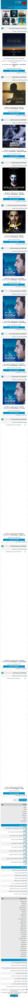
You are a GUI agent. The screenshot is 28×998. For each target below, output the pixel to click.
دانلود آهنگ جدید (21, 58)
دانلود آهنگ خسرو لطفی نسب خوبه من (18, 976)
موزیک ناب (11, 989)
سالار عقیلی (23, 905)
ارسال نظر (17, 72)
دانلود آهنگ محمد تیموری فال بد (17, 862)
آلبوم (25, 809)
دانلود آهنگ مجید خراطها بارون (17, 843)
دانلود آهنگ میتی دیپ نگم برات (20, 894)
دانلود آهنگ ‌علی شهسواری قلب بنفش (19, 962)
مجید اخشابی (23, 954)
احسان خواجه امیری (22, 919)
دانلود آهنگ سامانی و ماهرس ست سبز (18, 883)
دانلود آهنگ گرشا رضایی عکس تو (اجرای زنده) (14, 828)
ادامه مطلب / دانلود (13, 70)
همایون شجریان (23, 909)
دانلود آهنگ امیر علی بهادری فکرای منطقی (18, 546)
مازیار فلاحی (23, 948)
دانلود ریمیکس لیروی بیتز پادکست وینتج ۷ (18, 886)
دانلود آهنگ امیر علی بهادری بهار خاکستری (18, 248)
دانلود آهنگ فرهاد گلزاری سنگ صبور (19, 984)
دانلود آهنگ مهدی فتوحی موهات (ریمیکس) (14, 858)
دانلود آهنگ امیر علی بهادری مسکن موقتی (18, 120)
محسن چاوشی (23, 901)
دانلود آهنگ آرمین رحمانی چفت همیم (19, 870)
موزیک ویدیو (23, 821)
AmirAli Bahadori (14, 108)
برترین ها (24, 811)
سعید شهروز (23, 924)
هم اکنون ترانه (24, 61)
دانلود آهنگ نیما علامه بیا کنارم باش (16, 854)
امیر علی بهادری (14, 58)
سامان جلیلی (23, 940)
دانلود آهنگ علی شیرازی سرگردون (20, 981)
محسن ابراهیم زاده (22, 938)
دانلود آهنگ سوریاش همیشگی (20, 875)
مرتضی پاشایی (23, 956)
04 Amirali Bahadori (14, 408)
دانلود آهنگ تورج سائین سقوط (20, 878)
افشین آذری (23, 934)
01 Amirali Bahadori (13, 280)
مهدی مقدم (23, 944)
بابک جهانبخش (23, 922)
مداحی (24, 819)
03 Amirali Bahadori (13, 365)
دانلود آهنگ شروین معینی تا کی (20, 872)
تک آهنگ (18, 31)
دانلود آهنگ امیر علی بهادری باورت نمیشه (18, 291)
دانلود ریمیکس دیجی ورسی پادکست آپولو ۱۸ (17, 888)
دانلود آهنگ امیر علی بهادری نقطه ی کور (18, 419)
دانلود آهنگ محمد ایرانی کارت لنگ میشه (18, 965)
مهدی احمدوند (23, 930)
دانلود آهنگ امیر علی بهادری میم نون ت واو (18, 333)
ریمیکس (24, 817)
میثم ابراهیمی (23, 926)
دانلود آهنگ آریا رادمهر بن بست (17, 847)
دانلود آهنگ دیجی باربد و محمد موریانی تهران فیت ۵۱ (16, 986)
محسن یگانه (23, 921)
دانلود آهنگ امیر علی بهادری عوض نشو (18, 376)
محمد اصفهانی (23, 915)
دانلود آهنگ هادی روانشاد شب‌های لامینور (18, 970)
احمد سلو (24, 917)
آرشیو (25, 807)
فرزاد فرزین (23, 911)
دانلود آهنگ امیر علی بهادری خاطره (19, 673)
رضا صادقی (24, 903)
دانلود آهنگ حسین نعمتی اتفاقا (20, 880)
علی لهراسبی (23, 942)
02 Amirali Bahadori (13, 322)
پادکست (24, 813)
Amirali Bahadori (15, 64)
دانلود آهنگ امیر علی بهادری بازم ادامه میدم (18, 28)
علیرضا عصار (23, 936)
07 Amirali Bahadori (15, 788)
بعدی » (14, 800)
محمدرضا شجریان (22, 907)
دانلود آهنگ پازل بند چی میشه (17, 839)
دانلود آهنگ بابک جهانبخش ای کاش (16, 850)
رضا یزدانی (24, 913)
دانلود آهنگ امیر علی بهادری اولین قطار (18, 162)
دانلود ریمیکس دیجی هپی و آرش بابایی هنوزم (17, 891)
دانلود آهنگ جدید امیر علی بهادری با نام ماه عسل (16, 205)
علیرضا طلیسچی (23, 950)
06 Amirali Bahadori (13, 661)
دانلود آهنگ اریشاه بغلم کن (21, 973)
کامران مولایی (23, 932)
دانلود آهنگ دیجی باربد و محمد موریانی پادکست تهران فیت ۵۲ (14, 968)
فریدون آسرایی (23, 928)
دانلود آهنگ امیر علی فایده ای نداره (16, 835)
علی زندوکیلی (23, 946)
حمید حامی (24, 952)
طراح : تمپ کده (13, 995)
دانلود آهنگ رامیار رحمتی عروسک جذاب (15, 832)
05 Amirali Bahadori (14, 535)
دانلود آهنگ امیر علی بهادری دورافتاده (19, 77)
